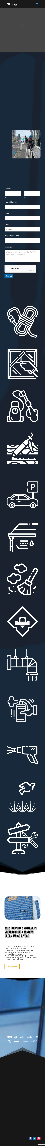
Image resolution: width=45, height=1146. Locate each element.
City (7, 225)
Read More (12, 966)
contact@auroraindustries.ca (14, 1076)
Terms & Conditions (11, 1116)
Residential (8, 1097)
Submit (9, 276)
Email (8, 213)
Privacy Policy (9, 1113)
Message (9, 247)
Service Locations (10, 1099)
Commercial (8, 1094)
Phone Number (12, 202)
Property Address (12, 236)
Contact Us (8, 1104)
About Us (7, 1102)
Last (25, 197)
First (6, 197)
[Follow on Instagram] (38, 1138)
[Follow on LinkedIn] (34, 1138)
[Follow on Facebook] (30, 1138)
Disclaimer (8, 1118)
